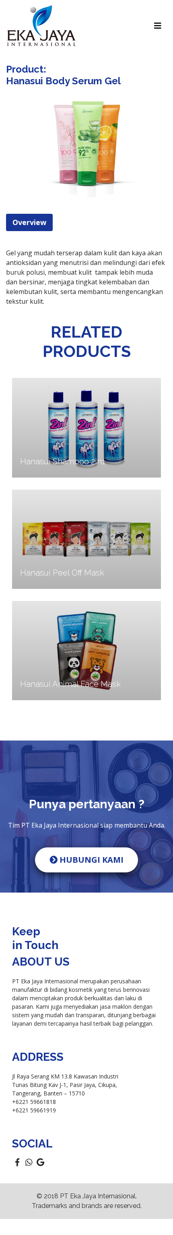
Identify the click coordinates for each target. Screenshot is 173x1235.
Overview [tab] (29, 222)
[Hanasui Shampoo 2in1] (86, 427)
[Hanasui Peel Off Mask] (86, 538)
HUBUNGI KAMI (91, 859)
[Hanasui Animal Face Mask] (86, 650)
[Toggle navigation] (158, 26)
